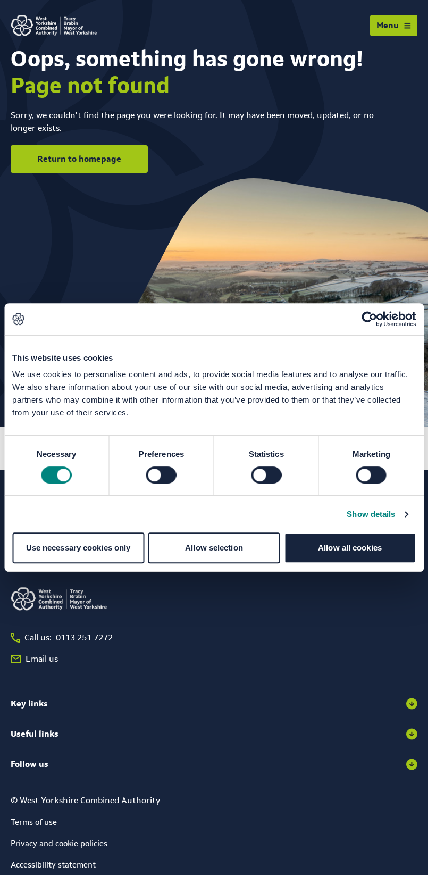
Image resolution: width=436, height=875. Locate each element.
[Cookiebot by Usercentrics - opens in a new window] (369, 319)
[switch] (161, 475)
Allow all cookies (350, 547)
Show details (371, 514)
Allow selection (214, 547)
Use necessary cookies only (78, 547)
